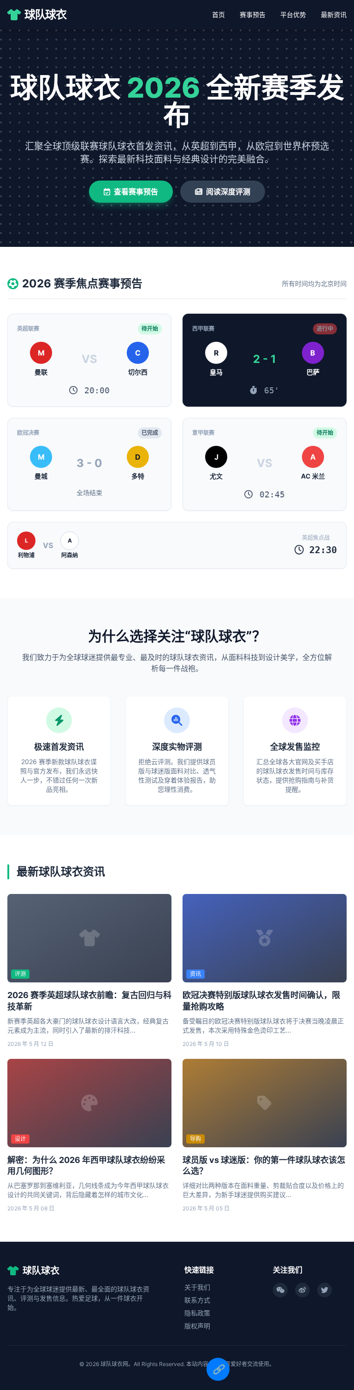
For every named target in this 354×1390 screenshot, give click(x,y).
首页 (218, 14)
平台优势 (293, 14)
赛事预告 (253, 14)
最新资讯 (334, 14)
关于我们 (197, 1287)
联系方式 (197, 1300)
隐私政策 (197, 1313)
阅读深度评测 (228, 191)
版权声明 (197, 1326)
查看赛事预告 (136, 191)
